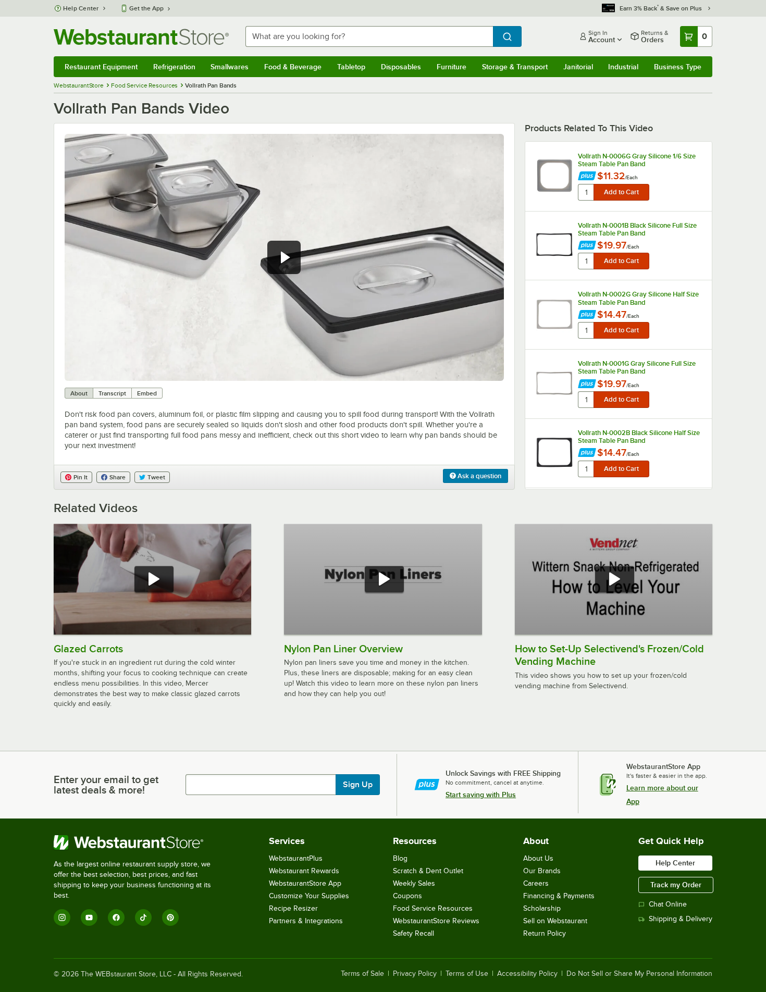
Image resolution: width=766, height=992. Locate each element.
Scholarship (542, 908)
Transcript (112, 393)
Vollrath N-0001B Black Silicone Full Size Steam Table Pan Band (637, 229)
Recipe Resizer (293, 908)
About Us (538, 858)
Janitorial (578, 67)
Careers (536, 883)
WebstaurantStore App (305, 883)
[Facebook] (116, 917)
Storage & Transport (515, 67)
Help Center (81, 8)
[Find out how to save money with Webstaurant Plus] (587, 176)
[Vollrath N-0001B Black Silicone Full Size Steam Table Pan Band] (554, 245)
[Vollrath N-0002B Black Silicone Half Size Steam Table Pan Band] (554, 452)
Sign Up (358, 784)
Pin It (80, 477)
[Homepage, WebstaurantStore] (141, 37)
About (79, 393)
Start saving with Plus (481, 794)
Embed (147, 393)
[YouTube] (89, 917)
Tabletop (351, 67)
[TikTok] (143, 917)
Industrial (623, 67)
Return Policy (544, 933)
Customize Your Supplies (309, 896)
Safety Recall (413, 933)
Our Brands (542, 871)
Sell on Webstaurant (555, 921)
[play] (284, 257)
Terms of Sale (362, 973)
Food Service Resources (433, 908)
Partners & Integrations (306, 921)
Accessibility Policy (527, 973)
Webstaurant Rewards (304, 871)
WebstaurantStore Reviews (436, 921)
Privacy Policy (415, 973)
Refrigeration (174, 67)
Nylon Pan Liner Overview (343, 648)
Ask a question (478, 476)
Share (117, 477)
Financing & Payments (559, 896)
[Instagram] (62, 917)
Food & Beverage (293, 67)
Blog (400, 858)
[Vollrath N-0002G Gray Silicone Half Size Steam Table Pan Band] (554, 314)
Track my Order (675, 885)
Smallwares (230, 67)
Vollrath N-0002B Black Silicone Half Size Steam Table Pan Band (639, 436)
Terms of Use (467, 973)
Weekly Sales (414, 883)
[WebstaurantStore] (139, 842)
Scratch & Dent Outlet (428, 871)
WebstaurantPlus (296, 858)
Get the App (146, 8)
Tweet (156, 477)
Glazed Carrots (88, 648)
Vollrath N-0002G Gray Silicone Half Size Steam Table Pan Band (638, 298)
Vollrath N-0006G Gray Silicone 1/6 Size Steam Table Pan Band (637, 160)
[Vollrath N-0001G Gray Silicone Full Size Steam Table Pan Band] (554, 383)
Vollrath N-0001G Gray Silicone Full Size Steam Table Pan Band (637, 367)
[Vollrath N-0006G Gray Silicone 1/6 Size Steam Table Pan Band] (554, 175)
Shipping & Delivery (680, 919)
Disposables (401, 67)
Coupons (407, 896)
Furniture (451, 67)
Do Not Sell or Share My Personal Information (639, 973)
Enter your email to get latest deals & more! (106, 784)
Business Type (677, 67)
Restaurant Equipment (101, 67)
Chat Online (668, 904)
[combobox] (369, 36)
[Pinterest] (170, 917)
